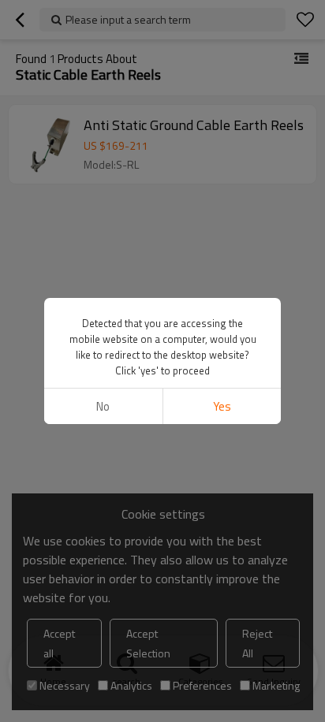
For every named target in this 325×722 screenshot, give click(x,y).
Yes (222, 406)
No (103, 406)
